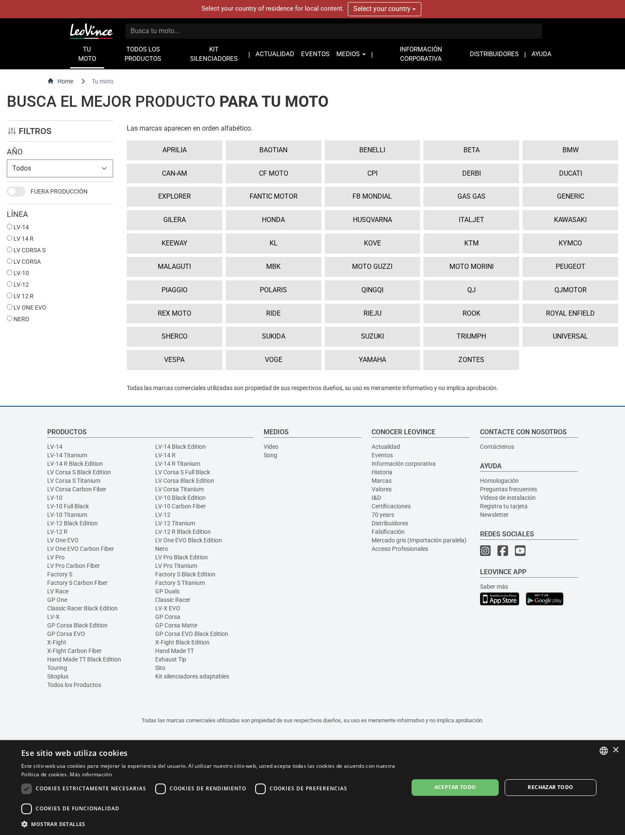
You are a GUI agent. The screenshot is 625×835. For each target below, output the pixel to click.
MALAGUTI (174, 266)
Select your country (382, 9)
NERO (20, 319)
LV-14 (20, 227)
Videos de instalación (508, 497)
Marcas (382, 480)
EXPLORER (174, 196)
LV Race (57, 591)
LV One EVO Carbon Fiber (80, 548)
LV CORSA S (28, 250)
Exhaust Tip (170, 659)
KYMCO (570, 243)
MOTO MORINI (471, 266)
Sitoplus (57, 676)
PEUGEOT (570, 266)
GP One (57, 599)
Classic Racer (172, 599)
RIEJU (372, 313)
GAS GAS (471, 196)
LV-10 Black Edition (180, 497)
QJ (471, 290)
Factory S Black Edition (185, 574)
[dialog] (312, 787)
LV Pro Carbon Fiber (73, 565)
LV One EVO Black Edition (188, 540)
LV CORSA (26, 261)
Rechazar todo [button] (550, 787)
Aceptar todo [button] (455, 787)
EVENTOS (315, 54)
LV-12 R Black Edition (183, 531)
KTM (471, 243)
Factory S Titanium (180, 582)
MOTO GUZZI (372, 266)
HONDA (273, 220)
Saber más (494, 586)
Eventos (382, 455)
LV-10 (20, 273)
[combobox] (603, 751)
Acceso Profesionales (400, 548)
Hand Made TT (174, 650)
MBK (273, 266)
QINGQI (372, 290)
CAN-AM (174, 173)
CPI (372, 173)
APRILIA (174, 150)
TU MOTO (87, 54)
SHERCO (175, 336)
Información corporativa (404, 463)
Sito (160, 667)
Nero (161, 548)
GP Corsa (167, 616)
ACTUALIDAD (275, 54)
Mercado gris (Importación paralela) (419, 540)
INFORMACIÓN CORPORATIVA (421, 54)
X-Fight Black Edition (182, 642)
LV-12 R (57, 531)
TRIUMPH (471, 336)
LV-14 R (165, 455)
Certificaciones (391, 506)
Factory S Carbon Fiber (77, 582)
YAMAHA (372, 360)
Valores (382, 489)
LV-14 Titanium (67, 455)
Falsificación (388, 531)
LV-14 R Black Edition (75, 463)
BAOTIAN (273, 150)
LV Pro (56, 557)
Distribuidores (390, 523)
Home (65, 81)
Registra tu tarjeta (504, 506)
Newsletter (494, 514)
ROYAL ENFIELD (570, 313)
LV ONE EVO (29, 307)
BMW (570, 150)
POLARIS (273, 290)
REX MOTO (174, 313)
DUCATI (570, 173)
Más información (91, 774)
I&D (376, 497)
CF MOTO (273, 173)
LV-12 (20, 284)
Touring (57, 667)
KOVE (372, 243)
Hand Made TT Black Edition (84, 659)
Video (271, 446)
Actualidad (386, 446)
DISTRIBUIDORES (494, 54)
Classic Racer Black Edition (82, 608)
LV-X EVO (167, 608)
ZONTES (471, 360)
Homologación (499, 480)
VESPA (174, 360)
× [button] (615, 750)
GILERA (174, 220)
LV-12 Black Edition (72, 523)
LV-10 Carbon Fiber (180, 506)
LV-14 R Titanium (177, 463)
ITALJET (471, 220)
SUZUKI (372, 336)
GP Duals (167, 591)
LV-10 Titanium (67, 514)
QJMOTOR (570, 290)
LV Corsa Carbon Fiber (76, 489)
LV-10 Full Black (68, 506)
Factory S (59, 574)
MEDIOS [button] (348, 54)
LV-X (53, 616)
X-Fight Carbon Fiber (74, 650)
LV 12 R (23, 296)
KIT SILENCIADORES (214, 54)
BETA (471, 150)
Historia (382, 472)
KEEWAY (175, 243)
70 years (383, 514)
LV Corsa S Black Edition (79, 472)
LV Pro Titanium (176, 565)
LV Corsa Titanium (179, 489)
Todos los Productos (74, 684)
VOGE (273, 360)
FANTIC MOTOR (274, 196)
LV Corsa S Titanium (73, 480)
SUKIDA (273, 336)
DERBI (471, 173)
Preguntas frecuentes (508, 489)
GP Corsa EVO (66, 633)
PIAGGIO (175, 290)
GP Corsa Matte (176, 625)
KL (274, 243)
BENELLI (372, 150)
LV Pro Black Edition (181, 557)
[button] (209, 824)
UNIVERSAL (570, 336)
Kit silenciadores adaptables (192, 676)
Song (270, 455)
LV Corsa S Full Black (182, 472)
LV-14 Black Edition (180, 446)
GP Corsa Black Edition (77, 625)
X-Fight (56, 642)
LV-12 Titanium (175, 523)
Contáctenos (497, 446)
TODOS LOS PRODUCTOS (143, 54)
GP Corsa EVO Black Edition (191, 633)
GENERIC (570, 196)
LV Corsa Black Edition (184, 480)
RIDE (273, 313)
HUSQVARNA (372, 220)
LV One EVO (63, 540)
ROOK (471, 313)
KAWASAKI (570, 220)
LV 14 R (23, 238)
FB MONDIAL (372, 196)
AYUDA (541, 54)
